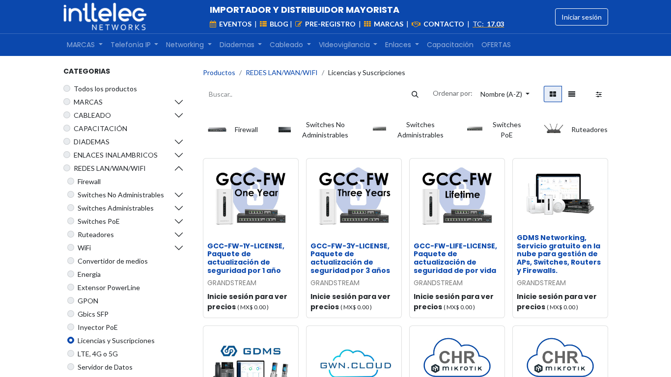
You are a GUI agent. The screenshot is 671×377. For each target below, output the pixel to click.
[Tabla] (552, 94)
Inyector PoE (98, 327)
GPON (88, 300)
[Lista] (572, 94)
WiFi (84, 247)
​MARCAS (88, 102)
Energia (89, 274)
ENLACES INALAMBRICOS (116, 155)
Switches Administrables (116, 208)
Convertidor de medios (113, 261)
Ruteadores (96, 234)
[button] (505, 94)
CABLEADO (92, 115)
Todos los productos (105, 88)
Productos (219, 72)
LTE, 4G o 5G (98, 354)
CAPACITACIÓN (100, 128)
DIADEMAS (92, 141)
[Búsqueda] (415, 94)
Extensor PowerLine (109, 287)
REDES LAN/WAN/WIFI (110, 168)
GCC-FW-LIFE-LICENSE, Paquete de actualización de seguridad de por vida (455, 258)
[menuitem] (85, 45)
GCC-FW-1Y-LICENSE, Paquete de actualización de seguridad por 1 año (245, 258)
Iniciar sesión (581, 17)
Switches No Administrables (121, 194)
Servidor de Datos (105, 367)
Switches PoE (99, 221)
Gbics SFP (93, 314)
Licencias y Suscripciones (116, 340)
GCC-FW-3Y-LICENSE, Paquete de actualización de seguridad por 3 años (350, 258)
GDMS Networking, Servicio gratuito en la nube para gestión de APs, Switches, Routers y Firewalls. (559, 254)
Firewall (89, 181)
